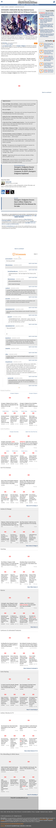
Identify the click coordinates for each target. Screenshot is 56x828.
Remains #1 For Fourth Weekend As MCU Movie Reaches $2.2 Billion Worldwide (47, 14)
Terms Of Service (18, 811)
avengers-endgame (19, 7)
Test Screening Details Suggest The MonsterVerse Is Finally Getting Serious (46, 26)
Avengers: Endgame (9, 44)
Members (36, 4)
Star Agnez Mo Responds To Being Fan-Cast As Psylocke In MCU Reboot (47, 35)
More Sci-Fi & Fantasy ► (32, 505)
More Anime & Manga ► (32, 545)
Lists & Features (30, 4)
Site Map (8, 811)
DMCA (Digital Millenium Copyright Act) (22, 215)
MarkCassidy (7, 189)
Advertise (50, 811)
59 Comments (21, 254)
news (7, 7)
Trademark (42, 811)
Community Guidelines (6, 220)
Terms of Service (27, 219)
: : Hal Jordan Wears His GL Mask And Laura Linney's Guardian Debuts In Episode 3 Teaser (46, 20)
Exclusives (23, 4)
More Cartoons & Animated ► (31, 668)
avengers (12, 7)
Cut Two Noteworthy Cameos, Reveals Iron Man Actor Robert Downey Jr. (47, 31)
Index (5, 811)
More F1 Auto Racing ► (32, 709)
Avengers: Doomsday (6, 411)
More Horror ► (34, 627)
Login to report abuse (33, 263)
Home (2, 7)
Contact (46, 811)
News (18, 4)
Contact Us (3, 825)
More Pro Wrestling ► (32, 794)
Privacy (33, 811)
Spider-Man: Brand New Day (31, 431)
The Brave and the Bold (15, 451)
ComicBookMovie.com (10, 226)
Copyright (37, 811)
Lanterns (7, 451)
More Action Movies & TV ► (31, 751)
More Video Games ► (32, 587)
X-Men (36, 451)
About (12, 811)
